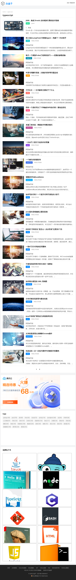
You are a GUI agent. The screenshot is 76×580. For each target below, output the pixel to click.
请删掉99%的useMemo (35, 177)
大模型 (54, 420)
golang (6, 417)
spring (42, 417)
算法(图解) (31, 568)
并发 (68, 420)
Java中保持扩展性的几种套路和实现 (39, 316)
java (14, 417)
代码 (14, 420)
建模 (6, 424)
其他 (28, 41)
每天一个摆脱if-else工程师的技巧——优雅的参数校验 (46, 55)
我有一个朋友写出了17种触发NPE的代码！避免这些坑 (46, 107)
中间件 (66, 417)
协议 (47, 420)
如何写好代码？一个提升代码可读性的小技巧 (42, 194)
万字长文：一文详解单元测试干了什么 (40, 90)
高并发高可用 (55, 568)
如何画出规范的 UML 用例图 (36, 281)
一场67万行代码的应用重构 (36, 246)
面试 (59, 424)
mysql (34, 417)
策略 (45, 424)
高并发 (24, 427)
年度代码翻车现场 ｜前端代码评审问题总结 (42, 72)
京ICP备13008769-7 (42, 573)
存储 (61, 420)
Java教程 (14, 568)
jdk (21, 417)
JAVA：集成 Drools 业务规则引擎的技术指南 (42, 20)
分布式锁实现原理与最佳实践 (36, 299)
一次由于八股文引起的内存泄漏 (37, 142)
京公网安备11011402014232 (40, 576)
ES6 (49, 568)
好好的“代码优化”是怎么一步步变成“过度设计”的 (44, 229)
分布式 (30, 420)
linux (27, 417)
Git (37, 568)
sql (60, 417)
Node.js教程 (65, 568)
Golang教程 (22, 568)
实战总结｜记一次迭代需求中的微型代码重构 (42, 351)
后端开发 (29, 284)
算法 (52, 424)
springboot (51, 417)
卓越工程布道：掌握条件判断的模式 (39, 125)
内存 (22, 420)
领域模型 (7, 427)
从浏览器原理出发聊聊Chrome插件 (39, 333)
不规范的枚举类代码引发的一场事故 (39, 264)
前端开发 (29, 58)
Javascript (29, 127)
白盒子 (9, 3)
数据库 (30, 424)
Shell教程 (43, 568)
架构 (38, 424)
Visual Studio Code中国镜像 (32, 570)
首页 (8, 568)
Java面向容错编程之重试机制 (37, 212)
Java (28, 23)
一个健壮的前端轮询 (33, 159)
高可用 (16, 427)
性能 (13, 424)
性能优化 (21, 424)
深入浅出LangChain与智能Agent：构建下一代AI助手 (46, 38)
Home (4, 12)
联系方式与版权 (47, 570)
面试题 (67, 424)
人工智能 (6, 420)
